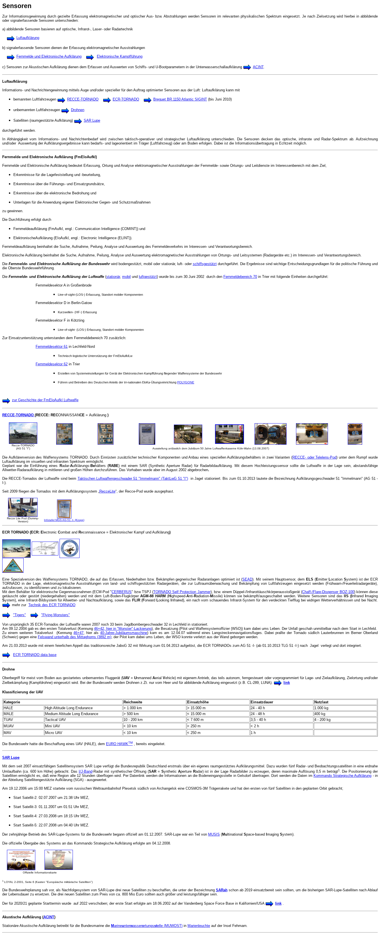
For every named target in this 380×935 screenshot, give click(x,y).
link (286, 683)
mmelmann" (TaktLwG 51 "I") (164, 478)
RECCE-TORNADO (82, 99)
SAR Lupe (92, 120)
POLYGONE (185, 382)
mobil (126, 277)
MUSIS (214, 834)
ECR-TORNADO (126, 99)
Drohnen (77, 110)
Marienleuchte (198, 926)
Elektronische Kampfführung (119, 56)
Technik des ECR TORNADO (51, 605)
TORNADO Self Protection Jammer (182, 592)
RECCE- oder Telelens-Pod (314, 457)
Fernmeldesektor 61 (52, 346)
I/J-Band (85, 771)
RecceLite (107, 491)
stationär (113, 277)
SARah (222, 890)
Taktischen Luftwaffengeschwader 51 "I (109, 478)
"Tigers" (19, 615)
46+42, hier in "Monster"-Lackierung (123, 628)
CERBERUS (122, 592)
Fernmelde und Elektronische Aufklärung (49, 56)
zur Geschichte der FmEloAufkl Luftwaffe (45, 400)
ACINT (258, 67)
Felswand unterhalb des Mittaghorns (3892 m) (74, 637)
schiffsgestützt (205, 264)
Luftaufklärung (27, 38)
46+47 (78, 633)
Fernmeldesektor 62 (52, 364)
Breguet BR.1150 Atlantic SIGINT (180, 99)
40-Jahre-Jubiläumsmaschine (123, 633)
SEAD (247, 579)
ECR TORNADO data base (34, 655)
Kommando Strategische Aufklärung (343, 776)
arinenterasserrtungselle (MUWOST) (146, 926)
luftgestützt (148, 277)
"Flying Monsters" (55, 615)
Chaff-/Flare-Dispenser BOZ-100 (328, 592)
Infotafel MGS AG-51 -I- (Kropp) (64, 520)
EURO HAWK (119, 744)
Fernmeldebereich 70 (240, 277)
